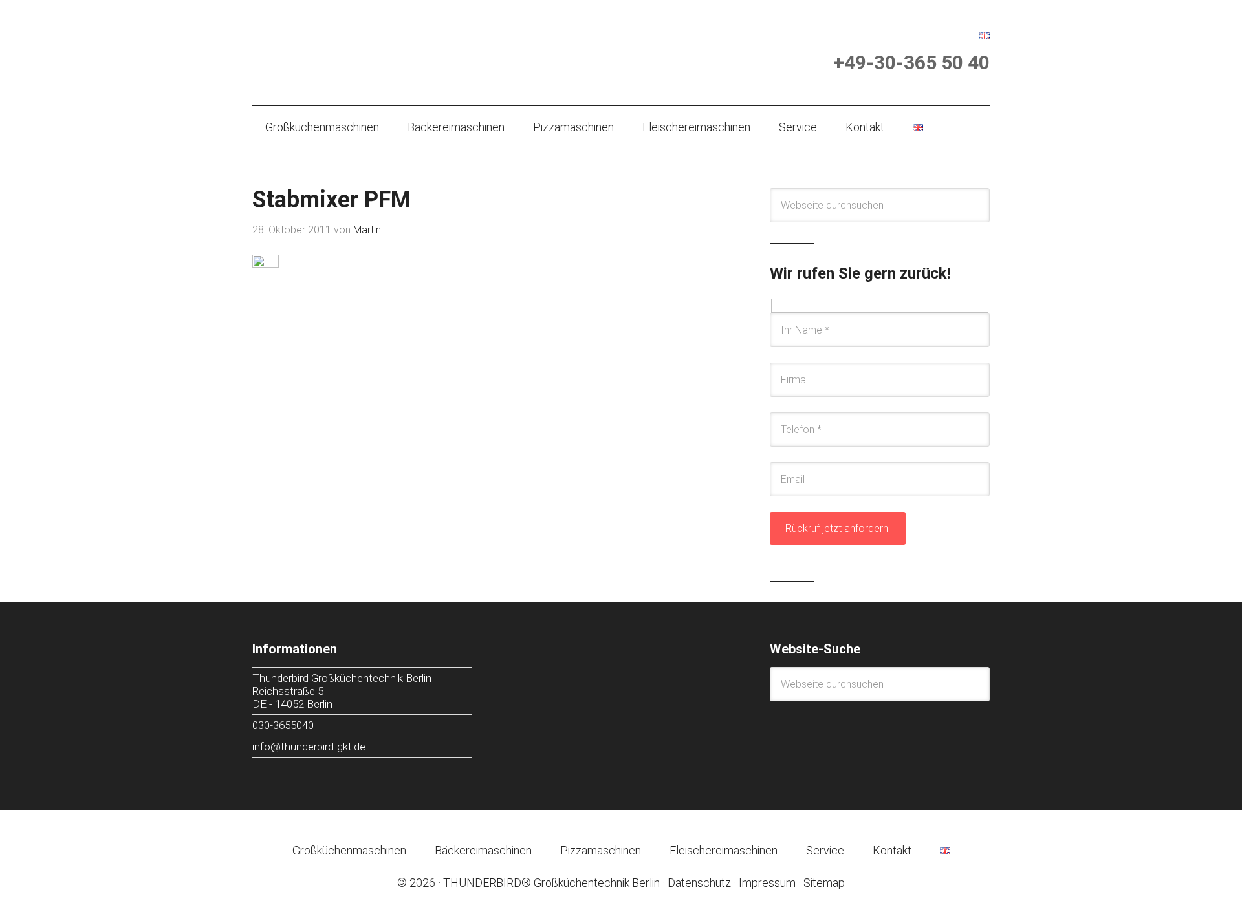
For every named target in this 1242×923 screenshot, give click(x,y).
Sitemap (824, 882)
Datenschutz (699, 882)
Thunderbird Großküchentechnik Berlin (381, 50)
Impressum (767, 882)
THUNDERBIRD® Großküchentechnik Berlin (551, 882)
